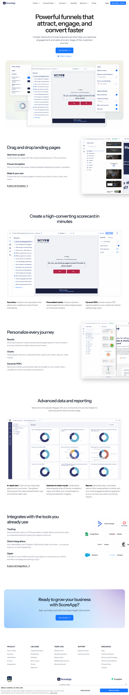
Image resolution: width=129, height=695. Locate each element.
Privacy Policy (106, 664)
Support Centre (83, 651)
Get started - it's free (118, 3)
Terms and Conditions (109, 661)
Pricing (94, 3)
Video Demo (11, 657)
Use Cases (62, 3)
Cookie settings (85, 690)
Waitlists (34, 657)
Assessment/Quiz (37, 651)
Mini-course (35, 661)
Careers (104, 667)
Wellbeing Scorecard (61, 661)
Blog (102, 651)
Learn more (53, 693)
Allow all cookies (114, 690)
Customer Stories (107, 654)
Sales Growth (58, 657)
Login (107, 3)
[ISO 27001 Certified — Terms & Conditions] (9, 679)
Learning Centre (83, 654)
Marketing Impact (60, 654)
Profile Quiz (35, 654)
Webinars (34, 667)
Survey (33, 664)
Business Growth (60, 664)
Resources (83, 3)
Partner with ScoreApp (109, 657)
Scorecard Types (48, 3)
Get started (63, 50)
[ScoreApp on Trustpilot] (116, 679)
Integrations (11, 664)
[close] (126, 684)
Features (10, 654)
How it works (11, 651)
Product (35, 3)
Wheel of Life (58, 651)
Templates (73, 3)
